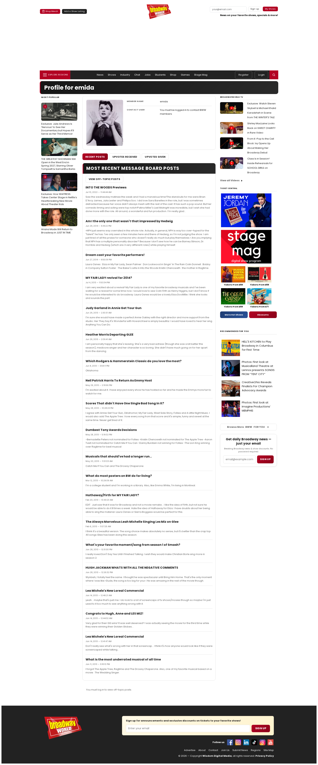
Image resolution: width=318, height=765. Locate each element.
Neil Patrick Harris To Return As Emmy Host (119, 380)
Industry (125, 75)
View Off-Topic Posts (104, 179)
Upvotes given (155, 157)
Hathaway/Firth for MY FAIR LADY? (112, 495)
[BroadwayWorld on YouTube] (270, 742)
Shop (173, 75)
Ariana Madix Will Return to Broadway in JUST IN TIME (57, 222)
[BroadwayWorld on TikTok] (254, 742)
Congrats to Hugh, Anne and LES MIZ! (114, 613)
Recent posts (95, 157)
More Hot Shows (234, 314)
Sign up (265, 459)
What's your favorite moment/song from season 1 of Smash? (133, 545)
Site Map (269, 750)
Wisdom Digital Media (217, 756)
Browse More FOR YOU (246, 427)
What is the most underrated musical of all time (123, 659)
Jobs (148, 75)
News (100, 75)
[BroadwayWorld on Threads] (262, 742)
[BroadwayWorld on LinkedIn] (246, 742)
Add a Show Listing (74, 11)
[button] (273, 74)
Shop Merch (51, 11)
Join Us (225, 750)
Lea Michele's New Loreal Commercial (115, 591)
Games (185, 75)
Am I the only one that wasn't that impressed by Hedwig (129, 221)
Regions (256, 750)
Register (244, 75)
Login (261, 75)
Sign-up (254, 8)
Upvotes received (124, 157)
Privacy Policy (264, 756)
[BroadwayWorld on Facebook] (230, 742)
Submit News (240, 750)
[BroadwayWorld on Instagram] (238, 742)
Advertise (189, 750)
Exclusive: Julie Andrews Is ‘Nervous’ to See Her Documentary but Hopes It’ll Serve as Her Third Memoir (57, 120)
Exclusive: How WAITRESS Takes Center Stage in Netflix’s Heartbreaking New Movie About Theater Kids (59, 190)
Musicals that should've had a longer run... (119, 456)
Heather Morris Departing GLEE (109, 334)
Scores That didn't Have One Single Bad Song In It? (125, 403)
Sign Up (260, 728)
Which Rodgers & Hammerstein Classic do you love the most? (133, 361)
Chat (137, 75)
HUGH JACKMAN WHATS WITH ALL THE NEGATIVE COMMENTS (132, 567)
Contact (213, 750)
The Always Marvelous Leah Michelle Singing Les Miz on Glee (132, 522)
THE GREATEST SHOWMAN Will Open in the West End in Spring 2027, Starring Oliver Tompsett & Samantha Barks (58, 155)
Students (160, 75)
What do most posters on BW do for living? (119, 476)
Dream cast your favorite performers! (115, 255)
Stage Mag (200, 75)
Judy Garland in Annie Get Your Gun (114, 308)
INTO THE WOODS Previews (106, 187)
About (202, 750)
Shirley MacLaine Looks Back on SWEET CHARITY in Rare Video (261, 128)
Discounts (263, 314)
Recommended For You (234, 331)
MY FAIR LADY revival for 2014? (109, 278)
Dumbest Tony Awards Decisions (111, 430)
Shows (112, 75)
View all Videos (230, 180)
